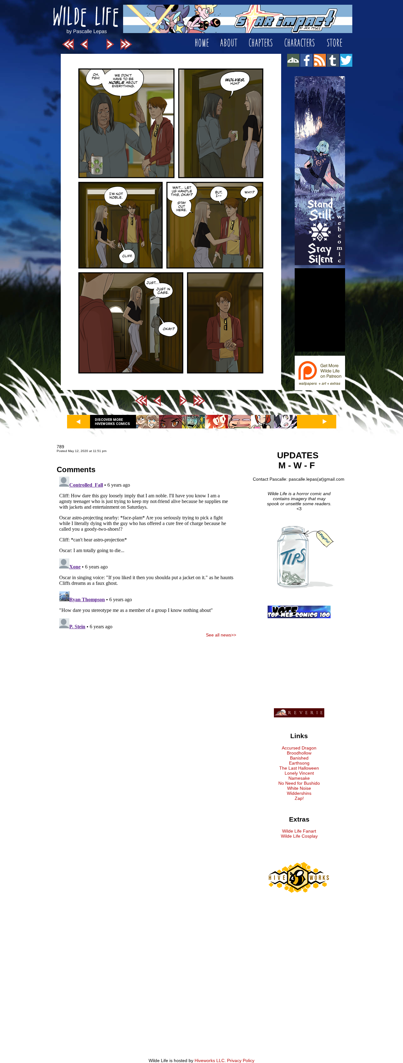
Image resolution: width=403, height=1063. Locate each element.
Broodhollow (299, 752)
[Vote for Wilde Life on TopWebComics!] (299, 616)
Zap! (299, 798)
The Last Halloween (299, 768)
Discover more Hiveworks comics (112, 422)
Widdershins (299, 793)
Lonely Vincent (299, 773)
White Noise (299, 788)
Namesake (299, 778)
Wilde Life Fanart (299, 831)
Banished (299, 757)
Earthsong (299, 763)
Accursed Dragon (299, 747)
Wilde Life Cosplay (299, 836)
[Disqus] (146, 552)
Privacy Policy (240, 1060)
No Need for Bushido (299, 783)
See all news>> (221, 634)
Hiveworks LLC (209, 1060)
